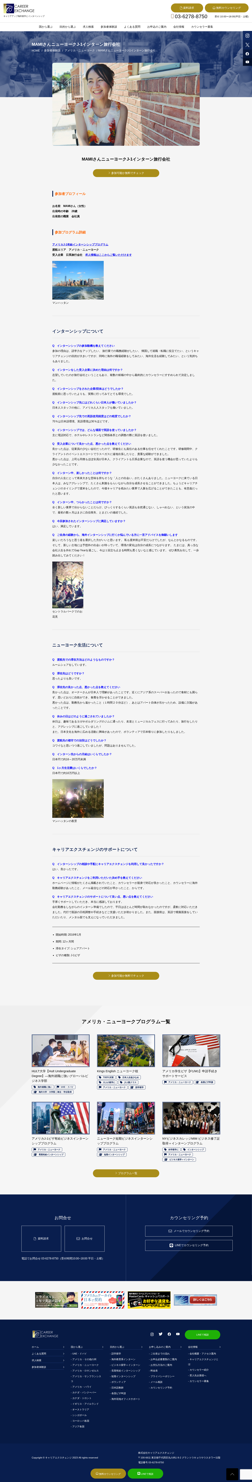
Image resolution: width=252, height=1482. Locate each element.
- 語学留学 (115, 1353)
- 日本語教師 (116, 1387)
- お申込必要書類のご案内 (163, 1359)
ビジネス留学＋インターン (181, 1159)
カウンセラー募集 (202, 26)
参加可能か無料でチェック (127, 173)
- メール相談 (156, 1382)
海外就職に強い (45, 1087)
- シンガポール (79, 1415)
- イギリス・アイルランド (85, 1403)
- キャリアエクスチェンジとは (203, 1361)
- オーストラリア (80, 1409)
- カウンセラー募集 (198, 1381)
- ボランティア (118, 1382)
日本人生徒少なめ (130, 1077)
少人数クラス (130, 1082)
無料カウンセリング (109, 1474)
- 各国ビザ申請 (118, 1393)
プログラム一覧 (127, 1173)
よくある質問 (132, 26)
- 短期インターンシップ (122, 1376)
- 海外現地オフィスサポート (125, 1399)
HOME (36, 50)
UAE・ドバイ (67, 1087)
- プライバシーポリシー (162, 1376)
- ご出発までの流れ (159, 1353)
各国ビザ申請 (207, 1082)
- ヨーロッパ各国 (80, 1420)
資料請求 (43, 1238)
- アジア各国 (77, 1426)
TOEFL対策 (108, 1077)
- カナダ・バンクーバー (83, 1392)
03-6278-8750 (191, 16)
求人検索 (88, 26)
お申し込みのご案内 (160, 1347)
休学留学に (173, 1149)
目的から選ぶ (67, 26)
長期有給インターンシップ (51, 1154)
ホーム (35, 1347)
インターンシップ (195, 1149)
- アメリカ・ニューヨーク (85, 1365)
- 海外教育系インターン (122, 1359)
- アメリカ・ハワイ (81, 1386)
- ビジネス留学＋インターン (125, 1365)
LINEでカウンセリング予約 (191, 1245)
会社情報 (178, 26)
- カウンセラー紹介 (198, 1369)
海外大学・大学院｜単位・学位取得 (55, 1092)
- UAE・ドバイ (79, 1353)
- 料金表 (153, 1370)
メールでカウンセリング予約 (191, 1230)
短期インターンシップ (114, 1154)
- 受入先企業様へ (197, 1375)
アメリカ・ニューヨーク (80, 50)
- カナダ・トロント (81, 1398)
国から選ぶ (46, 26)
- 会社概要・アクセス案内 (202, 1353)
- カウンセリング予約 (160, 1387)
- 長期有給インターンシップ (125, 1370)
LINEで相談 (202, 1334)
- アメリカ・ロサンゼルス (85, 1370)
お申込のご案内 (156, 26)
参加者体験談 (109, 26)
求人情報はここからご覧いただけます (108, 254)
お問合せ (87, 1238)
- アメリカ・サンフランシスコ (86, 1378)
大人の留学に (109, 1082)
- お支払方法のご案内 (160, 1365)
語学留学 (139, 1087)
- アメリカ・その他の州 (83, 1359)
